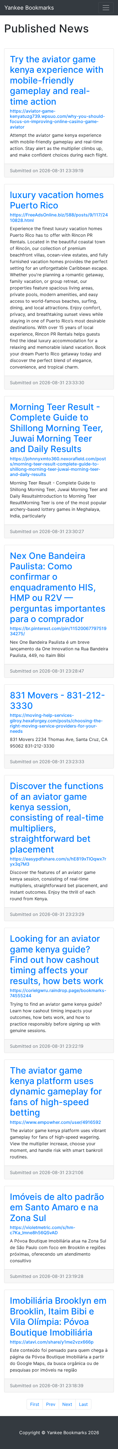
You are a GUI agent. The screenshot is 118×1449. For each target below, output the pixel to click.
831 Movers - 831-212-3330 (57, 700)
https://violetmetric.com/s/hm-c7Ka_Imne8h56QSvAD (42, 1230)
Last (83, 1404)
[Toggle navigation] (106, 7)
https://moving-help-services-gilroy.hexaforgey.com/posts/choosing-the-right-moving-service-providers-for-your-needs (56, 723)
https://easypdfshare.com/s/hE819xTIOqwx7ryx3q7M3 (58, 861)
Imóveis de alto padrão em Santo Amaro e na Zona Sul (57, 1207)
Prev (50, 1404)
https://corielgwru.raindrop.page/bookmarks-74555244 (58, 993)
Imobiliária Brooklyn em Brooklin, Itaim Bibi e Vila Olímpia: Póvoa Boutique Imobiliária (58, 1316)
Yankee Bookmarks (29, 7)
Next (67, 1404)
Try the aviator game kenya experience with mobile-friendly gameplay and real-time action (56, 80)
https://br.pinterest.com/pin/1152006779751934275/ (58, 631)
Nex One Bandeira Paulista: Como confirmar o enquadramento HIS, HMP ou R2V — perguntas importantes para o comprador (57, 587)
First (34, 1404)
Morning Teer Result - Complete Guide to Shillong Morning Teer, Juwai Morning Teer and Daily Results (56, 428)
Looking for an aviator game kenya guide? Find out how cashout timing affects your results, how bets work (56, 959)
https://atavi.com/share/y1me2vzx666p (52, 1342)
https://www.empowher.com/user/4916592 (55, 1122)
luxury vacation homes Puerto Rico (57, 200)
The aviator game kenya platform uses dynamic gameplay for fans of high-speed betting (56, 1091)
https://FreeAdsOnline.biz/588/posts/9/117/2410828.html (59, 217)
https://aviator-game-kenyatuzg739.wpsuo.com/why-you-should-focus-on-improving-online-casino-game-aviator (57, 119)
